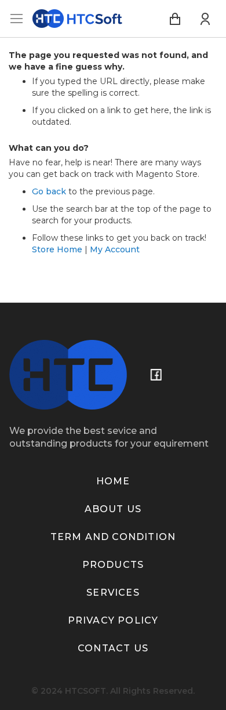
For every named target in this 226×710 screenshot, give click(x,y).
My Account (115, 249)
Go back (49, 191)
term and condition (113, 536)
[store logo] (77, 18)
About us (113, 509)
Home (113, 481)
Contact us (113, 648)
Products (113, 564)
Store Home (57, 249)
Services (113, 592)
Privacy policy (113, 620)
